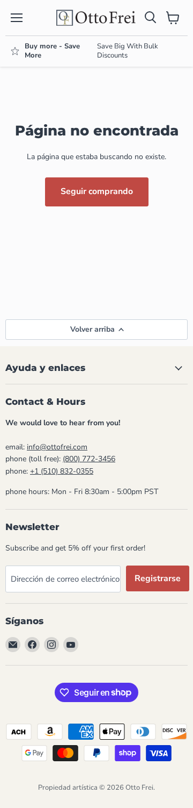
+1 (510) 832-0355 (61, 471)
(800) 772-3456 (89, 459)
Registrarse (158, 578)
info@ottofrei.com (57, 447)
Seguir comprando (97, 191)
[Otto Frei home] (96, 17)
